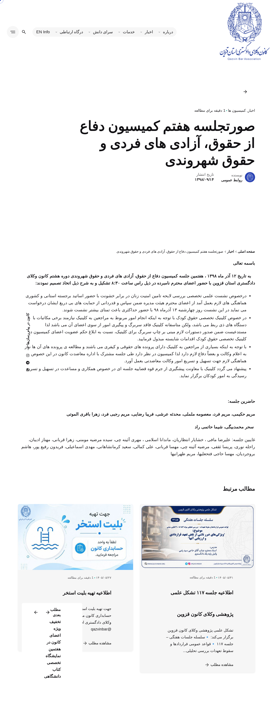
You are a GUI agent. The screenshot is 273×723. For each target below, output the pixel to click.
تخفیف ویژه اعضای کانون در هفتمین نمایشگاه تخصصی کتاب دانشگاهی (52, 648)
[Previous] (48, 612)
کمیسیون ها (237, 111)
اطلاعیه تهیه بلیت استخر (87, 592)
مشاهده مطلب (222, 665)
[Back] (245, 92)
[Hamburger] (13, 32)
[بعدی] (36, 612)
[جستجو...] (24, 32)
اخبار (251, 111)
